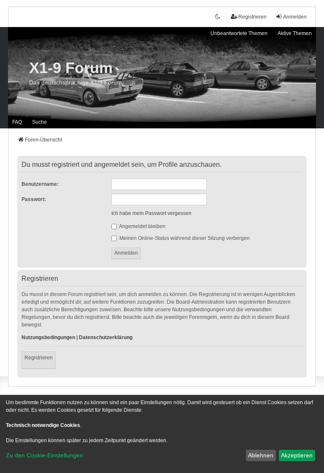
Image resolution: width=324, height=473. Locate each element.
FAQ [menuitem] (17, 122)
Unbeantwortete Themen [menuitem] (239, 33)
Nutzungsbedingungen (48, 337)
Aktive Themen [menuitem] (295, 33)
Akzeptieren (297, 455)
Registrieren (38, 358)
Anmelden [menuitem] (295, 17)
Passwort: (34, 199)
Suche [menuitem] (39, 122)
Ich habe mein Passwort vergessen (151, 213)
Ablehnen (260, 455)
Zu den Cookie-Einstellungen (44, 455)
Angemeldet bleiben (141, 226)
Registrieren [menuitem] (252, 17)
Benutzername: (40, 184)
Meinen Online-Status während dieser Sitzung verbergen (184, 238)
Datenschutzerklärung (105, 337)
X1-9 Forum (71, 67)
